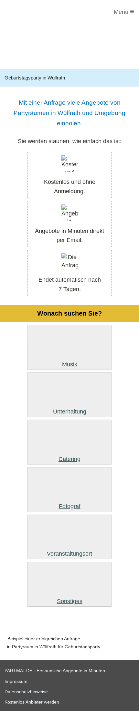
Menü (124, 11)
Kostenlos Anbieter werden (32, 702)
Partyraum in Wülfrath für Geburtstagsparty (56, 646)
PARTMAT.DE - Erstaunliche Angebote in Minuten (55, 670)
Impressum (16, 681)
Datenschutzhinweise (26, 691)
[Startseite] (31, 12)
